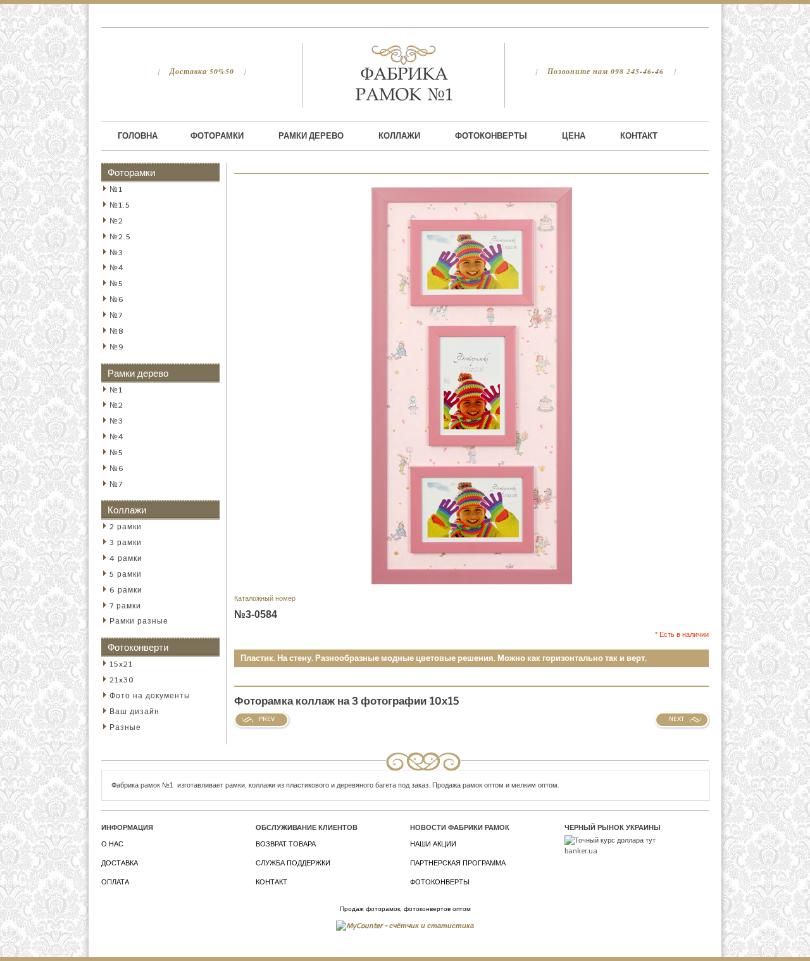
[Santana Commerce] (403, 73)
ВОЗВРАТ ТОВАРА (286, 844)
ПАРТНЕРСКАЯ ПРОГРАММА (458, 863)
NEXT (676, 719)
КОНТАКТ (271, 882)
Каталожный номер (265, 598)
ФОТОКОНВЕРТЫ (440, 882)
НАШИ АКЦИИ (433, 844)
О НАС (112, 844)
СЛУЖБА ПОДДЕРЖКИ (293, 863)
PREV (267, 719)
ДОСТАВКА (119, 863)
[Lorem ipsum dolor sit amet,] (471, 187)
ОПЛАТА (115, 882)
